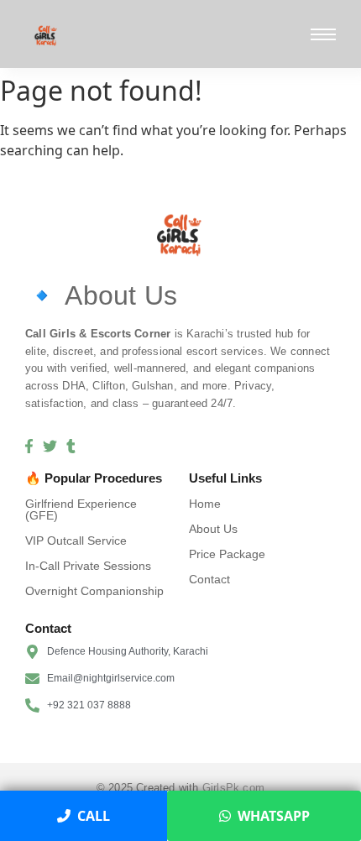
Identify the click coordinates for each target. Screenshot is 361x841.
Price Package (227, 554)
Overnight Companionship (94, 591)
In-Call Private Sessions (88, 565)
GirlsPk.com (233, 787)
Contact (209, 579)
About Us (213, 528)
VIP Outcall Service (76, 540)
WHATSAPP (274, 816)
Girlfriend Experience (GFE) (81, 509)
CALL (93, 816)
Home (205, 503)
